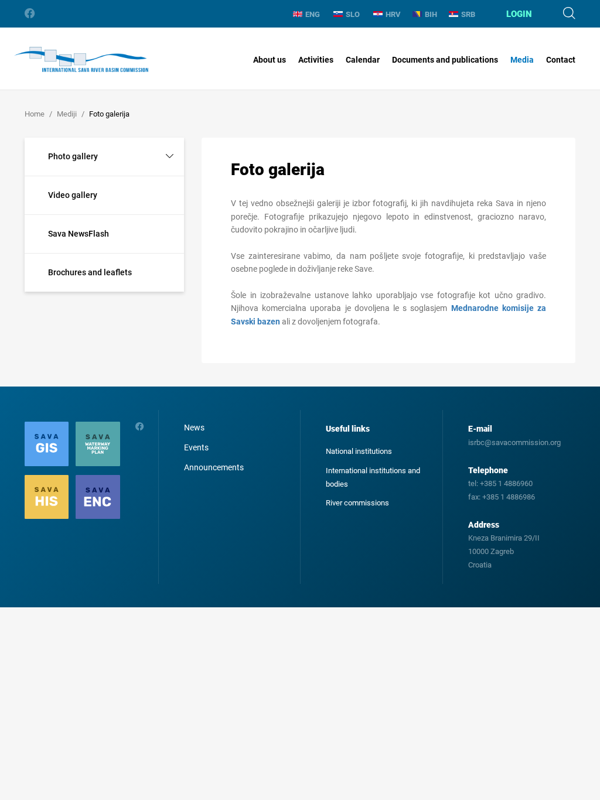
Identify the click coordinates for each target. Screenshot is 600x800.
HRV (393, 14)
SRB (468, 14)
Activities (315, 59)
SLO (353, 14)
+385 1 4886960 (506, 483)
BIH (431, 14)
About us (269, 59)
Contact (560, 59)
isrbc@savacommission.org (514, 442)
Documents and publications (445, 59)
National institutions (359, 451)
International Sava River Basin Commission (81, 60)
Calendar (363, 59)
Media (522, 59)
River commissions (357, 502)
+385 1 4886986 (508, 497)
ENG (312, 14)
